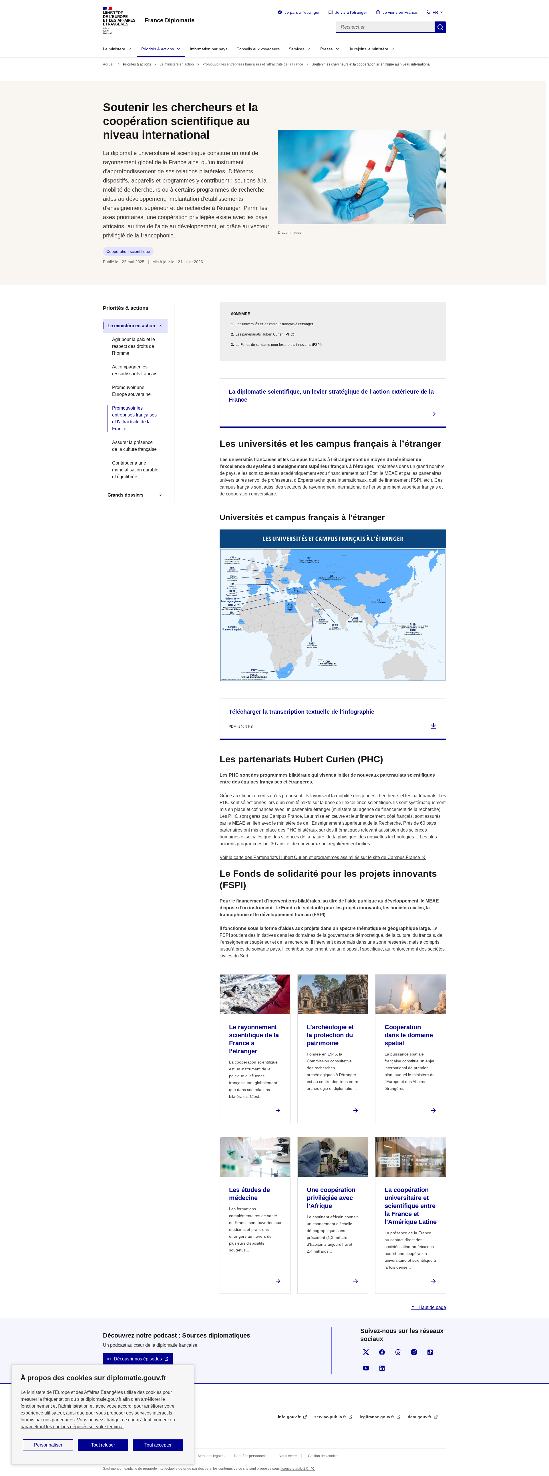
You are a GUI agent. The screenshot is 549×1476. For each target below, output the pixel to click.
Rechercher (440, 27)
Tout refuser (103, 1445)
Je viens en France (400, 12)
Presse (326, 49)
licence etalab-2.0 (295, 1469)
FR (435, 12)
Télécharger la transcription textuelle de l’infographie (301, 712)
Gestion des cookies (323, 1456)
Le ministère (114, 49)
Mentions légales (211, 1456)
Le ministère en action (177, 64)
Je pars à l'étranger (302, 12)
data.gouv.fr (420, 1416)
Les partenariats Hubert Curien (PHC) (265, 334)
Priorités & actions (157, 49)
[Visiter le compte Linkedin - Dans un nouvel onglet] (382, 1368)
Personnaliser (48, 1445)
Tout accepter (158, 1445)
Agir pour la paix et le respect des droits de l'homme (133, 346)
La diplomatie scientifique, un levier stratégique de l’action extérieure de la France (331, 395)
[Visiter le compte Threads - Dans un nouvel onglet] (398, 1352)
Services (296, 49)
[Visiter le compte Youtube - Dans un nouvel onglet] (366, 1368)
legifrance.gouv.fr (377, 1416)
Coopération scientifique (128, 251)
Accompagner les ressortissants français (134, 370)
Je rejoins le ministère (368, 49)
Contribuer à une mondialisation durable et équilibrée (135, 470)
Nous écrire (288, 1456)
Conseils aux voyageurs (258, 49)
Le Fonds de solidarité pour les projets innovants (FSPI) (279, 345)
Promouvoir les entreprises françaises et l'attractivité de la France (252, 64)
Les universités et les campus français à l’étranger (274, 324)
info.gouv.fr (290, 1416)
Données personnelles (251, 1456)
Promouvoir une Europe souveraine (131, 391)
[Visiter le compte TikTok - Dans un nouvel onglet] (430, 1352)
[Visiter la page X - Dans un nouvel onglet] (366, 1352)
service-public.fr (330, 1416)
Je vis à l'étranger (351, 12)
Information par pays (208, 49)
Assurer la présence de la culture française (134, 446)
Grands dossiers (126, 495)
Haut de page (431, 1307)
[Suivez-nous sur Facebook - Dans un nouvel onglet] (382, 1352)
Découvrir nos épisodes (138, 1358)
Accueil (108, 64)
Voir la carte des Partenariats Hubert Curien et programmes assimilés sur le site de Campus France (320, 857)
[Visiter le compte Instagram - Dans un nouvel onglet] (414, 1352)
